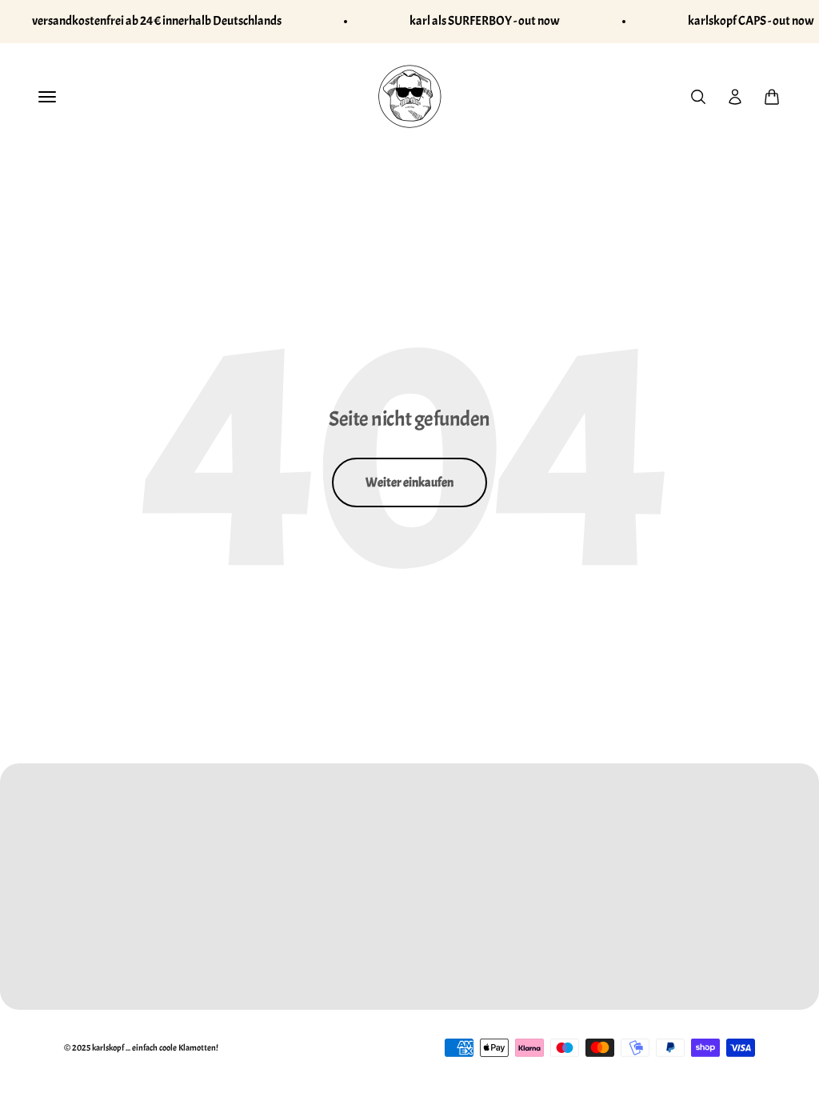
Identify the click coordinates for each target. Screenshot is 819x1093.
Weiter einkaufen (409, 482)
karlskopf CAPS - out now (751, 21)
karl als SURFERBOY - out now (485, 21)
